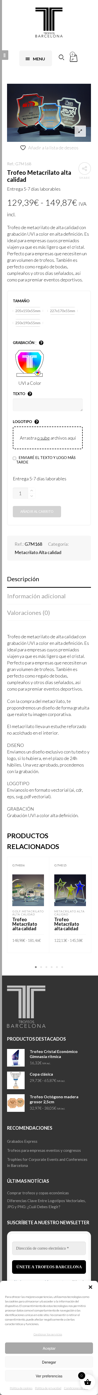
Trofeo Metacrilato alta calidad (24, 924)
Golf (16, 911)
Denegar (49, 1362)
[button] (90, 1287)
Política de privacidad (48, 1388)
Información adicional (36, 596)
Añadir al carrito (37, 512)
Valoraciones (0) (28, 612)
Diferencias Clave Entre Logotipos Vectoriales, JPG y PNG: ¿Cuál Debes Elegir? (46, 1203)
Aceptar (49, 1348)
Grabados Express (22, 1141)
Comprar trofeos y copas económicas (38, 1193)
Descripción (23, 579)
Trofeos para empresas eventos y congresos (44, 1150)
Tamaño (21, 301)
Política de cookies (21, 1388)
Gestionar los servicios (47, 1334)
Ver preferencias (49, 1375)
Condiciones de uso (76, 1388)
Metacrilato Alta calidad (38, 552)
